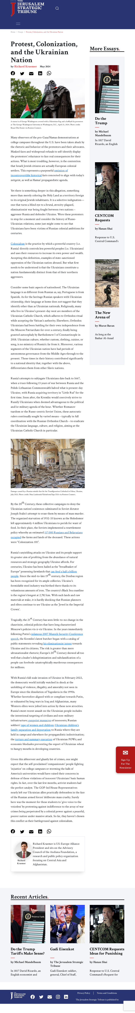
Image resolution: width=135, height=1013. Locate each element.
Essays (20, 32)
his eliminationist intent (57, 643)
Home (13, 32)
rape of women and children (37, 725)
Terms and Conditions (107, 993)
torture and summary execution (33, 739)
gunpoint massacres (39, 720)
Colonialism (18, 244)
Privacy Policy (83, 993)
